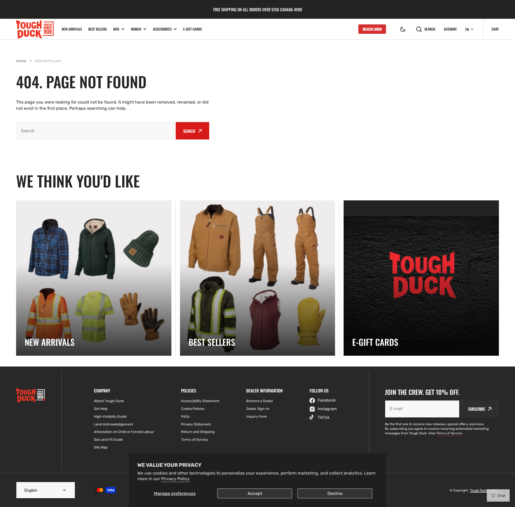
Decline (335, 493)
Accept (255, 493)
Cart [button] (495, 29)
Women (136, 29)
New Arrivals (72, 29)
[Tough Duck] (35, 29)
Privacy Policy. (175, 478)
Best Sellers (97, 29)
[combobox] (95, 130)
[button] (403, 29)
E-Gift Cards (192, 29)
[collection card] (93, 278)
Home (21, 61)
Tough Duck (479, 490)
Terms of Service (449, 433)
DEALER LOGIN (372, 29)
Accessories (162, 29)
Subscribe (476, 409)
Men (116, 29)
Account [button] (450, 29)
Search (429, 29)
